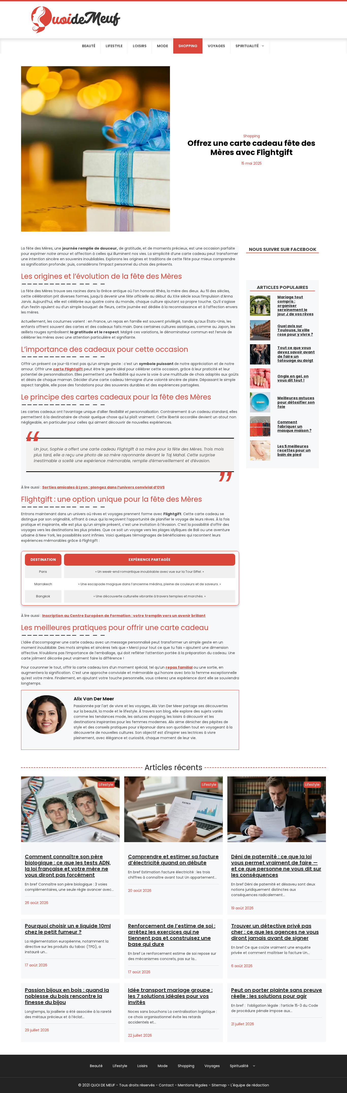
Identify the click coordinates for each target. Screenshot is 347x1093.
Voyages (216, 45)
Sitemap (219, 1085)
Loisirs (140, 45)
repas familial (179, 667)
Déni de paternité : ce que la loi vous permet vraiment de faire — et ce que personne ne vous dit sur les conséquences (276, 865)
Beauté (88, 45)
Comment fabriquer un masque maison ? (294, 426)
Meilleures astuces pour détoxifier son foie (296, 402)
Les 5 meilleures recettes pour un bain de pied (294, 450)
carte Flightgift (68, 369)
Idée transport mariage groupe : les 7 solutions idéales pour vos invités (170, 996)
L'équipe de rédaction (250, 1085)
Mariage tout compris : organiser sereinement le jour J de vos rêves (295, 305)
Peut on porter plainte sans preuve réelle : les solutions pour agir (276, 993)
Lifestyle (114, 45)
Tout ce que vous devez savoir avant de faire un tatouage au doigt (296, 354)
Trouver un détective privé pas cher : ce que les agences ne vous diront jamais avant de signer (275, 932)
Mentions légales (193, 1085)
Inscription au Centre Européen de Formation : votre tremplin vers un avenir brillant (124, 615)
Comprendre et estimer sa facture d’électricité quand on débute (173, 859)
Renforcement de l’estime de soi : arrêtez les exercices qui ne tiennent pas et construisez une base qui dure (171, 935)
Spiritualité (247, 45)
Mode (162, 45)
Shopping (187, 45)
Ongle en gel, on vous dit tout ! (293, 378)
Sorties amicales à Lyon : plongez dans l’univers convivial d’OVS (103, 487)
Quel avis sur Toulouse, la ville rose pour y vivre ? (295, 330)
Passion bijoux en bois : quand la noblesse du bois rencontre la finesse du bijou (67, 996)
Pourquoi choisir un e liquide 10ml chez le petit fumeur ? (68, 928)
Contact (166, 1085)
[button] (254, 1066)
